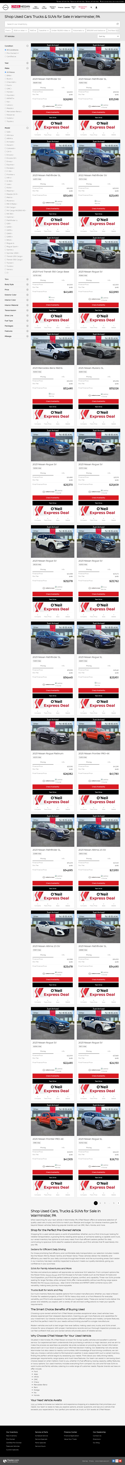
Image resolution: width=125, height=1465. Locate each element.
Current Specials (12, 1450)
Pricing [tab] (43, 87)
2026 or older (20, 30)
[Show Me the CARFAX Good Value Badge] (104, 588)
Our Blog (96, 1443)
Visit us (34, 1404)
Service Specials (41, 1439)
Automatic (78, 30)
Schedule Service (41, 1436)
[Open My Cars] (96, 7)
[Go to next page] (118, 1203)
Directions (97, 1439)
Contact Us (97, 1436)
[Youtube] (120, 1460)
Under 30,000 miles (61, 30)
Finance (60, 7)
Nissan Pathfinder (51, 1282)
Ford (8, 30)
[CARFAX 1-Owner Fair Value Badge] (104, 106)
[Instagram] (116, 1460)
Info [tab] (63, 87)
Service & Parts (53, 7)
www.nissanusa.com (102, 1461)
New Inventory (36, 7)
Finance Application (71, 1436)
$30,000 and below (96, 30)
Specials (67, 7)
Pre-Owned (44, 7)
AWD (33, 30)
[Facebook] (113, 1460)
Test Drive (52, 117)
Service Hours (40, 1446)
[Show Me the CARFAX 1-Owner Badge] (52, 298)
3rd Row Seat (114, 30)
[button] (53, 82)
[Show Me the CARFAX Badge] (98, 202)
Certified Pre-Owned (13, 1443)
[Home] (5, 7)
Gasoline (44, 30)
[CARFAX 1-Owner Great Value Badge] (58, 106)
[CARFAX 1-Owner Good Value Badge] (104, 299)
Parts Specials (40, 1443)
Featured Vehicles (13, 1446)
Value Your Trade (70, 1439)
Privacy (91, 1461)
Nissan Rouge (51, 1275)
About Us (73, 7)
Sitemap (85, 1461)
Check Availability (52, 112)
